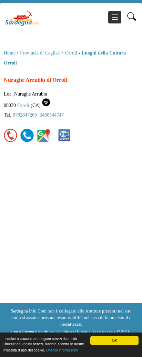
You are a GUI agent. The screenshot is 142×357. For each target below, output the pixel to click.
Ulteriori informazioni (62, 350)
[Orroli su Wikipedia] (46, 105)
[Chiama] (11, 140)
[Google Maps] (44, 140)
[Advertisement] (71, 228)
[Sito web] (64, 140)
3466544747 (52, 115)
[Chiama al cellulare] (27, 140)
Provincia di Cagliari (40, 53)
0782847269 (25, 115)
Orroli (71, 53)
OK (114, 340)
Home (10, 53)
